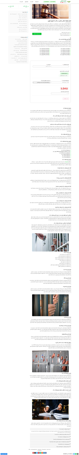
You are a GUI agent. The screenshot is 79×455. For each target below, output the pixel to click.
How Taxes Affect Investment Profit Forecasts (21, 44)
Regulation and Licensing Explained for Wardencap (20, 46)
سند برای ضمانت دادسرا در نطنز (23, 23)
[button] (50, 429)
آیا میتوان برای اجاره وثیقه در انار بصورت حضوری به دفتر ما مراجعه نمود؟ (59, 441)
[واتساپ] (76, 454)
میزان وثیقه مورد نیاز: (65, 80)
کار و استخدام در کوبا (14, 58)
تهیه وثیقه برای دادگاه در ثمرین (23, 25)
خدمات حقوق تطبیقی (17, 56)
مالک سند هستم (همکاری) (63, 75)
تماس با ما (21, 1)
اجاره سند (31, 1)
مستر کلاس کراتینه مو (17, 48)
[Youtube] (33, 453)
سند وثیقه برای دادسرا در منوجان (23, 29)
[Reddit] (42, 453)
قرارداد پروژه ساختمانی (16, 50)
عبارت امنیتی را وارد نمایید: (65, 91)
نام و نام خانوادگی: (66, 64)
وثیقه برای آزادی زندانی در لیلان (14, 23)
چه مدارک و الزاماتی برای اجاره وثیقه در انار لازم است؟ (62, 434)
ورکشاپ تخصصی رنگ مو (24, 56)
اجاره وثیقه (36, 1)
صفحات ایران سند (39, 450)
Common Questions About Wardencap (22, 41)
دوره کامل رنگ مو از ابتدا (18, 39)
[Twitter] (37, 453)
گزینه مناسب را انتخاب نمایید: (64, 71)
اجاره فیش (26, 1)
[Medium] (40, 453)
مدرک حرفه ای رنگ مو (13, 54)
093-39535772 (65, 453)
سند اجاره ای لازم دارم (64, 73)
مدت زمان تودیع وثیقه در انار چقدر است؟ (63, 436)
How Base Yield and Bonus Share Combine (21, 52)
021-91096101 (70, 453)
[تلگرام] (74, 454)
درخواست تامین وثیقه (4, 453)
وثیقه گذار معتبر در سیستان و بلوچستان (22, 27)
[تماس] (77, 454)
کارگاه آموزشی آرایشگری (24, 48)
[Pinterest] (38, 453)
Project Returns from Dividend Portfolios (21, 61)
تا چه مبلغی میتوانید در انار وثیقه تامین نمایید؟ (62, 446)
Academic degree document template (22, 54)
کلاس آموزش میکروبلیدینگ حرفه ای (22, 58)
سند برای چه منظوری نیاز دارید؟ (45, 80)
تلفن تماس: (48, 64)
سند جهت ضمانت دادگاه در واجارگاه (22, 21)
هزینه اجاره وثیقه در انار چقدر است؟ (64, 429)
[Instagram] (35, 453)
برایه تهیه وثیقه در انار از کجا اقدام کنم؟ (63, 444)
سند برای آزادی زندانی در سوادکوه (23, 17)
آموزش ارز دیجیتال (24, 39)
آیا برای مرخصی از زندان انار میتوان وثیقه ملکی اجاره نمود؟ (61, 439)
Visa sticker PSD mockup (23, 50)
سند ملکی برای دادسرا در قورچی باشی (22, 19)
